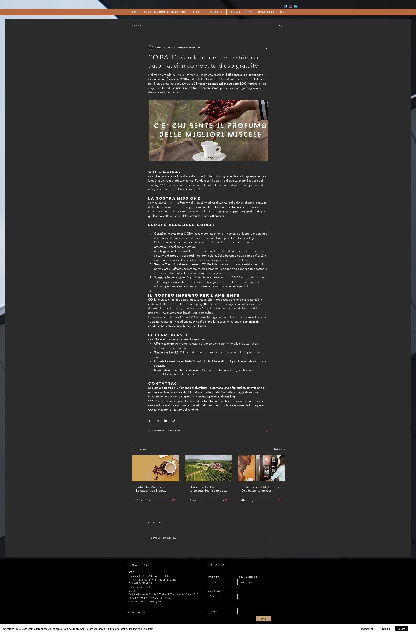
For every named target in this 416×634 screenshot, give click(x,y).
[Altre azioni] (266, 48)
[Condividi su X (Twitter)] (157, 420)
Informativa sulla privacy (141, 628)
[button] (280, 25)
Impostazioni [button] (367, 628)
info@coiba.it (143, 586)
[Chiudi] (412, 628)
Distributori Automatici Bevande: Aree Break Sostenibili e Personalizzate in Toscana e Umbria (155, 488)
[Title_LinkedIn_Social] (295, 6)
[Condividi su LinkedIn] (165, 420)
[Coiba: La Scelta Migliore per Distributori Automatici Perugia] (261, 468)
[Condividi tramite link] (173, 420)
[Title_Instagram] (290, 6)
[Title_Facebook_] (285, 6)
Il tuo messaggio (248, 576)
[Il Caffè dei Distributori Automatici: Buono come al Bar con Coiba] (208, 468)
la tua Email (214, 591)
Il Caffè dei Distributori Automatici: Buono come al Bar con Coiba (206, 488)
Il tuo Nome (214, 576)
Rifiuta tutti (384, 628)
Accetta (401, 628)
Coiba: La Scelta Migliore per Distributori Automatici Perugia (260, 488)
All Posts (136, 25)
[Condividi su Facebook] (149, 420)
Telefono (212, 606)
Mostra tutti (279, 448)
